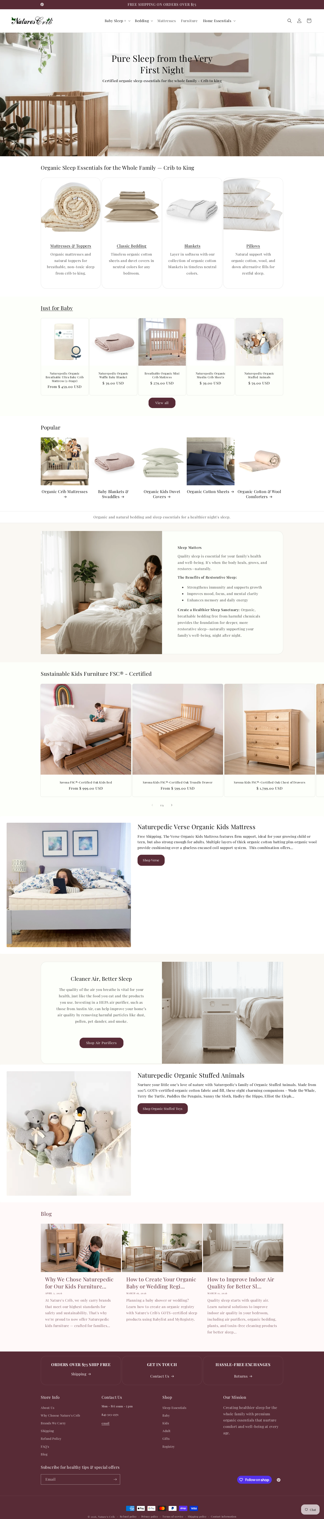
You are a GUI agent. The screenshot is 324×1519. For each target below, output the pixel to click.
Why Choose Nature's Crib (60, 1415)
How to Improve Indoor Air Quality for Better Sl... (240, 1282)
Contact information (223, 1516)
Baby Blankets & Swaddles (113, 494)
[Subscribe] (115, 1479)
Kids (165, 1423)
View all (162, 403)
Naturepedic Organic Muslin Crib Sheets (210, 375)
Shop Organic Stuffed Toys (162, 1109)
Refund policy (128, 1516)
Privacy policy (149, 1516)
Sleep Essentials (174, 1408)
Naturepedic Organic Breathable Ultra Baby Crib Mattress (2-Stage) (65, 377)
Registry (168, 1446)
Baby (166, 1415)
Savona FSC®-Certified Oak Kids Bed (86, 782)
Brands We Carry (53, 1423)
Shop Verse (151, 860)
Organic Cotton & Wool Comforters (259, 494)
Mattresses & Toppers (70, 245)
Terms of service (172, 1516)
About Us (47, 1408)
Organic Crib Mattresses (65, 491)
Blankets (192, 245)
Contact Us (159, 1376)
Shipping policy (197, 1516)
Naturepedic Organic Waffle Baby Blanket (113, 375)
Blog (44, 1454)
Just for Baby (57, 307)
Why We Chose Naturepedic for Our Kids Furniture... (79, 1282)
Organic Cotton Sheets (208, 491)
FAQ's (45, 1446)
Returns (241, 1376)
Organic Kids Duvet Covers (162, 494)
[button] (117, 21)
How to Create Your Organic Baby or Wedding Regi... (161, 1282)
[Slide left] (152, 805)
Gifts (166, 1438)
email (106, 1423)
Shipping (78, 1374)
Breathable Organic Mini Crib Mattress (162, 375)
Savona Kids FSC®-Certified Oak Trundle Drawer (178, 782)
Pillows (253, 245)
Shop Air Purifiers (101, 1043)
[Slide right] (172, 805)
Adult (166, 1431)
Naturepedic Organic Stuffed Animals (259, 375)
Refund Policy (51, 1438)
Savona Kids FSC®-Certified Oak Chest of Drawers (269, 782)
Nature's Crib (106, 1516)
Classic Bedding (132, 245)
